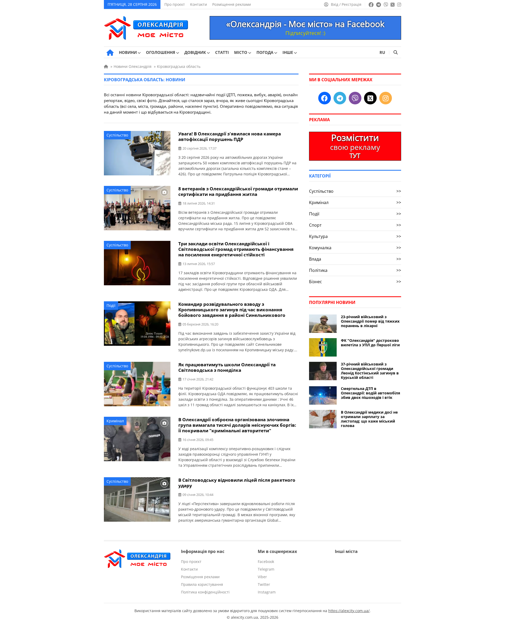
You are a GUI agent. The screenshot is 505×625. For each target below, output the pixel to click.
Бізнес (355, 281)
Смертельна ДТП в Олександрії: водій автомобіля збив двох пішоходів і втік (370, 393)
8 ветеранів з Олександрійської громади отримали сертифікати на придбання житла (238, 191)
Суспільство (117, 135)
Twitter (264, 584)
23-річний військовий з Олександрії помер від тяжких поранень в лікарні (370, 321)
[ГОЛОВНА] (110, 52)
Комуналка (355, 248)
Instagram (267, 592)
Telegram (266, 569)
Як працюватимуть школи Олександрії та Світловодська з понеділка (227, 367)
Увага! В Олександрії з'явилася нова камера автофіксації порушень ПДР (229, 136)
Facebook (266, 561)
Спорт (355, 225)
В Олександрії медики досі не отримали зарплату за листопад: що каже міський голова (369, 419)
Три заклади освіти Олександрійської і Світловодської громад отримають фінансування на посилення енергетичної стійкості (236, 249)
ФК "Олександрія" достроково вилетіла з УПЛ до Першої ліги (370, 342)
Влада (355, 259)
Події (111, 305)
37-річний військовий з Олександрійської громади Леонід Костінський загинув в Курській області (370, 371)
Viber (262, 576)
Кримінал (115, 420)
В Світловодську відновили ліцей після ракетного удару (236, 483)
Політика (355, 270)
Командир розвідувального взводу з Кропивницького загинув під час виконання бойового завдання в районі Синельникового (231, 309)
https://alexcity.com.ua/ (349, 610)
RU (382, 52)
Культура (355, 236)
